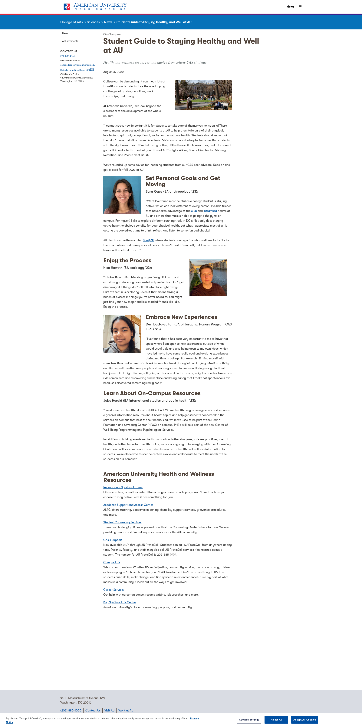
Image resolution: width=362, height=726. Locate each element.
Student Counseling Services (122, 522)
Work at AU (125, 710)
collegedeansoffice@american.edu (77, 65)
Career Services (113, 589)
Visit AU (109, 710)
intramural (210, 211)
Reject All (276, 719)
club (194, 211)
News (65, 33)
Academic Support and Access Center (128, 505)
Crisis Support (112, 540)
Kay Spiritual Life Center (119, 602)
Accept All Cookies (304, 719)
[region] (181, 719)
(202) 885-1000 (70, 710)
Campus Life (111, 562)
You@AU (148, 240)
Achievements (70, 40)
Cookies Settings (249, 719)
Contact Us (92, 710)
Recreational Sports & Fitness (123, 487)
